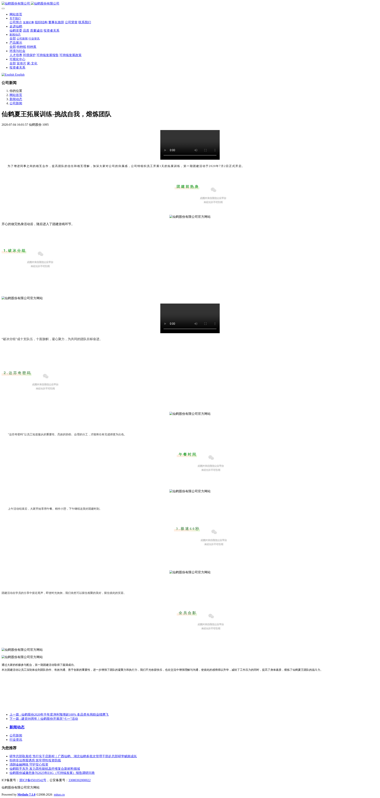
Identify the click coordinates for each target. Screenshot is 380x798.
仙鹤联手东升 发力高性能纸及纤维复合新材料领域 (45, 768)
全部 (13, 38)
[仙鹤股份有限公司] (190, 4)
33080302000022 (79, 780)
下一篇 (44, 718)
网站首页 (16, 14)
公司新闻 (16, 103)
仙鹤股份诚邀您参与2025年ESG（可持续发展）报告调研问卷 (52, 772)
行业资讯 (16, 739)
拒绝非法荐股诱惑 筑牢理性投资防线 (35, 760)
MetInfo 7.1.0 (26, 794)
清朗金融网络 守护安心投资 (29, 764)
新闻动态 (16, 99)
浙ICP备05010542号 (32, 780)
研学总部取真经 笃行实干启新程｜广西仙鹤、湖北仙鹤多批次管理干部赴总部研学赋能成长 (73, 756)
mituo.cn (59, 794)
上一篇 (59, 714)
